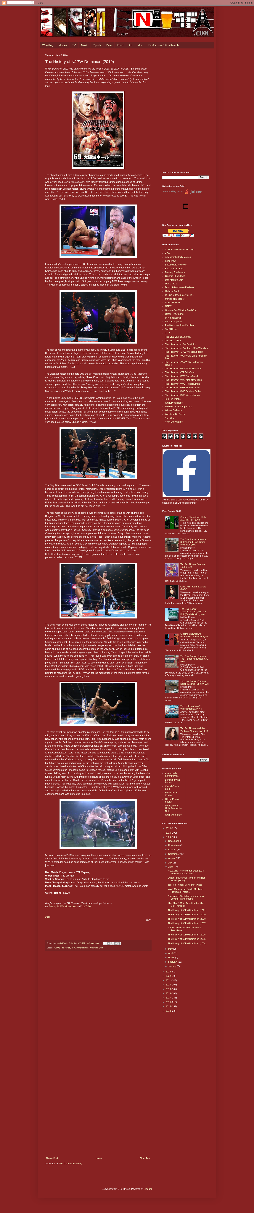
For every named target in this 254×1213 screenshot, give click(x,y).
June (171, 867)
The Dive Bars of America (178, 337)
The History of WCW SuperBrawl (181, 376)
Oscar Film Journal (174, 314)
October (172, 849)
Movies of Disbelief (174, 299)
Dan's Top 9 (171, 283)
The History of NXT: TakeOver (180, 372)
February (173, 962)
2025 (168, 833)
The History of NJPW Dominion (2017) (187, 923)
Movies (63, 45)
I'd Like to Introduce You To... (179, 295)
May (170, 949)
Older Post (145, 1158)
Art (130, 45)
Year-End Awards (174, 422)
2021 (168, 980)
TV (74, 45)
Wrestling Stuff (96, 948)
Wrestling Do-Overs (175, 414)
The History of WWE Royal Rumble (182, 384)
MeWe (60, 906)
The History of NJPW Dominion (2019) (187, 914)
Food (120, 45)
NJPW (56, 948)
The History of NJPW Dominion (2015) (187, 939)
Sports (97, 45)
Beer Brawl (170, 261)
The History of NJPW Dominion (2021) (187, 910)
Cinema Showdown (175, 276)
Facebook (71, 906)
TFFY (168, 333)
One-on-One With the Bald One (181, 310)
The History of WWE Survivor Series (183, 391)
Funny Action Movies (171, 794)
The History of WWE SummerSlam (182, 387)
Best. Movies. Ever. (174, 268)
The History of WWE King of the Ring (183, 380)
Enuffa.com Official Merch (163, 45)
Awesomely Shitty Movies (178, 257)
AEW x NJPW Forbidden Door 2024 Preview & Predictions (186, 872)
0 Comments (93, 943)
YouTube (86, 906)
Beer (109, 45)
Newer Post (52, 1158)
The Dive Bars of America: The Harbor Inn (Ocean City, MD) (194, 659)
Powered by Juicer (173, 191)
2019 (168, 989)
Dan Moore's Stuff (174, 280)
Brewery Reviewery (175, 272)
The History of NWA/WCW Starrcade (183, 368)
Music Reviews (172, 302)
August (172, 858)
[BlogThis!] (108, 943)
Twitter (52, 906)
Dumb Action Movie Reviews (179, 287)
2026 (168, 828)
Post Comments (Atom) (70, 1163)
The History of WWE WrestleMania (182, 395)
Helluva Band (172, 291)
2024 (168, 837)
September (174, 854)
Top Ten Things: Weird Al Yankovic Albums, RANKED (194, 729)
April (170, 953)
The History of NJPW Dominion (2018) (187, 919)
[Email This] (105, 943)
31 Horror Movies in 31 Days (179, 249)
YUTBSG (169, 418)
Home (99, 1158)
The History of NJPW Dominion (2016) (187, 934)
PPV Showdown (173, 318)
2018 (47, 917)
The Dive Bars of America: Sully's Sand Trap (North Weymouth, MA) (193, 542)
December (173, 841)
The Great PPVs (173, 340)
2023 (168, 971)
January (172, 966)
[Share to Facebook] (116, 943)
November (173, 845)
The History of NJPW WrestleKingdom (184, 352)
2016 (168, 1002)
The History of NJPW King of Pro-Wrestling (186, 348)
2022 (168, 976)
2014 (168, 1011)
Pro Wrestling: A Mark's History (180, 325)
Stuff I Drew (171, 329)
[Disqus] (98, 1004)
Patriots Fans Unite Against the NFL (173, 808)
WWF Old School (173, 815)
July (170, 862)
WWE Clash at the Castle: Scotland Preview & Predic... (185, 890)
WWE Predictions (174, 403)
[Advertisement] (185, 110)
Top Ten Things (173, 399)
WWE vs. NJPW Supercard (178, 406)
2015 (168, 1006)
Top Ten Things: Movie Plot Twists (185, 885)
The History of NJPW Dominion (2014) (187, 943)
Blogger (148, 1189)
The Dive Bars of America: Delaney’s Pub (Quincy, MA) (194, 682)
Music (84, 45)
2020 (168, 984)
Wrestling (47, 45)
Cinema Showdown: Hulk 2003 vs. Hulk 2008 (193, 518)
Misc (140, 45)
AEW (167, 253)
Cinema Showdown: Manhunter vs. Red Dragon (194, 635)
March (171, 957)
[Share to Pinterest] (119, 943)
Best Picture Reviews (176, 264)
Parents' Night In (173, 321)
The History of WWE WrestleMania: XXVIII (191, 707)
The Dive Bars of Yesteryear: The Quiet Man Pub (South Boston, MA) (193, 612)
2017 (168, 997)
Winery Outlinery (173, 410)
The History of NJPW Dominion (74, 948)
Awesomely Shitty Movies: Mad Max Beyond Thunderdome (186, 897)
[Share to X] (112, 943)
